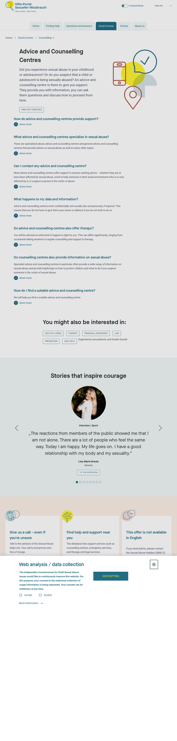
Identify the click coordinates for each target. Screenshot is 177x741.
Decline (48, 595)
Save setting (110, 576)
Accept (28, 595)
